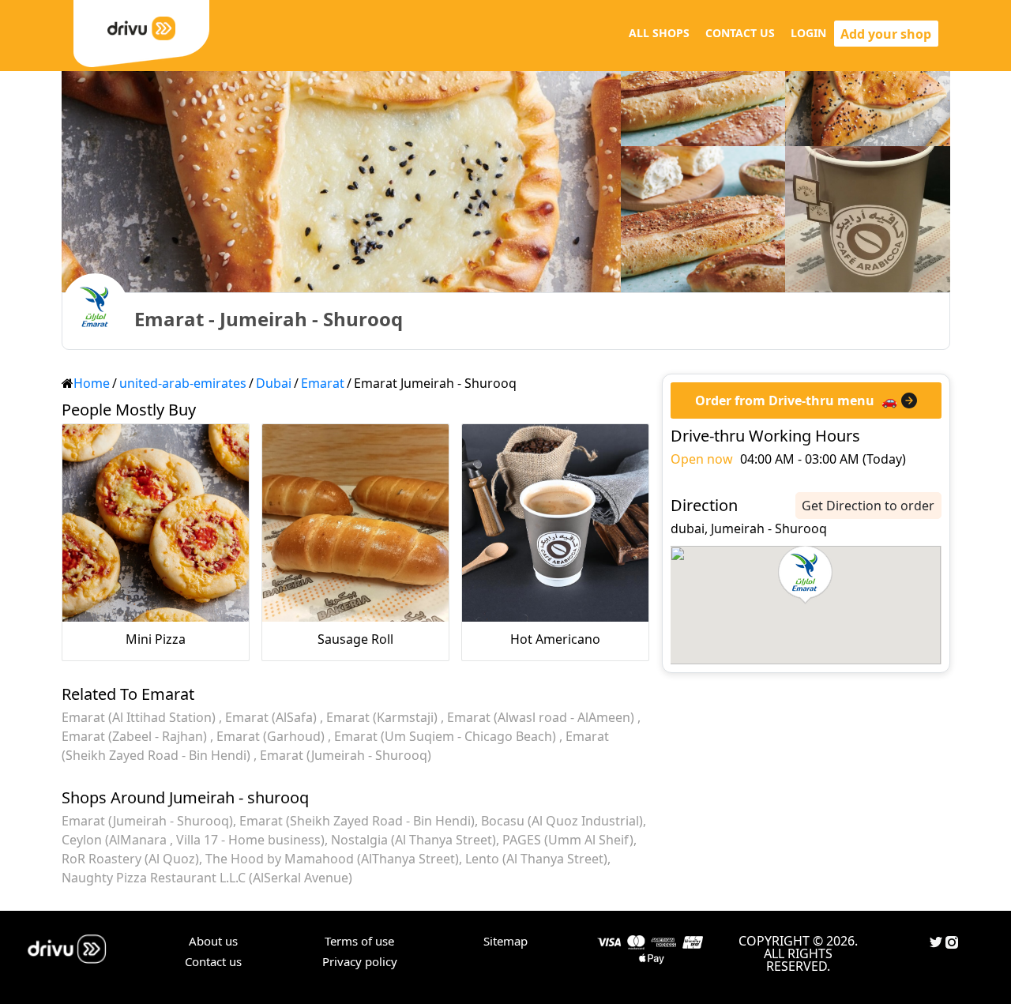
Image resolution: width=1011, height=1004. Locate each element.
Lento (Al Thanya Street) (536, 858)
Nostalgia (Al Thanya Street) (413, 839)
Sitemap (505, 941)
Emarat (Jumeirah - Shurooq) (345, 755)
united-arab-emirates (182, 383)
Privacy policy (359, 961)
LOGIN (808, 32)
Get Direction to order (868, 505)
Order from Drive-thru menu (784, 400)
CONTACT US (740, 32)
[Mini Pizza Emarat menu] (155, 523)
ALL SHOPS (659, 32)
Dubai (273, 383)
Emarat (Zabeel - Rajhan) (136, 736)
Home (91, 383)
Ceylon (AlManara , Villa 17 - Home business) (193, 839)
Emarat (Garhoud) (272, 736)
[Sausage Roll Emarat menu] (355, 523)
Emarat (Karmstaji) (383, 717)
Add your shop (885, 34)
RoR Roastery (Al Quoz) (130, 858)
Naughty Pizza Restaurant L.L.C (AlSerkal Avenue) (207, 877)
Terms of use (359, 941)
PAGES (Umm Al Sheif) (567, 839)
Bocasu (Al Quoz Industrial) (562, 820)
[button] (805, 575)
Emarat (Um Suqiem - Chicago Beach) (446, 736)
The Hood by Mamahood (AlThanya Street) (332, 858)
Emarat (322, 383)
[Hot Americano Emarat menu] (555, 523)
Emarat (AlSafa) (272, 717)
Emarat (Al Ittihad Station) (140, 717)
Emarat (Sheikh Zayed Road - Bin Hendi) (357, 820)
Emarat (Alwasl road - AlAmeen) (542, 717)
